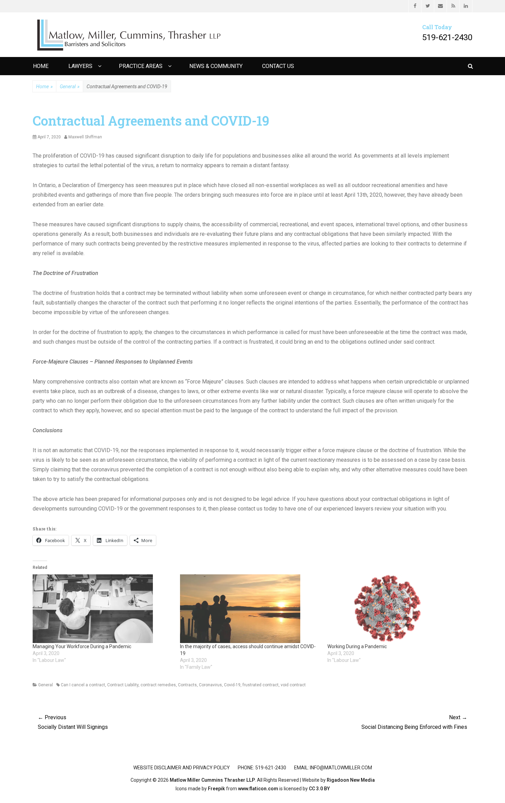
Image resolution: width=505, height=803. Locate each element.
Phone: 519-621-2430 (262, 767)
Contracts (187, 684)
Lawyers (80, 66)
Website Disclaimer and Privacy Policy (181, 767)
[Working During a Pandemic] (397, 608)
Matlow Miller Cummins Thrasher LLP (212, 780)
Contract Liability (122, 684)
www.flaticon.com (258, 788)
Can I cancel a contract (83, 684)
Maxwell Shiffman (85, 137)
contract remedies (158, 684)
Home (40, 66)
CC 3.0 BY (319, 788)
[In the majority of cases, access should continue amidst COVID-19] (250, 608)
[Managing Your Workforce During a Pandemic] (103, 608)
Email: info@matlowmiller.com (333, 767)
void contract (293, 684)
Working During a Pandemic (357, 646)
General (69, 86)
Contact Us (278, 66)
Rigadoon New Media (351, 780)
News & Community (216, 66)
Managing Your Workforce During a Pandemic (82, 646)
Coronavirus (210, 684)
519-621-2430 (447, 37)
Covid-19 (232, 684)
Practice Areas (140, 66)
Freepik (216, 788)
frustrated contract (261, 684)
